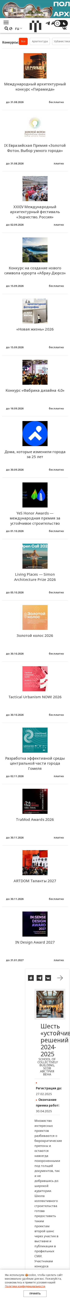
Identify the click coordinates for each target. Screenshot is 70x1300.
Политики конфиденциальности (25, 1286)
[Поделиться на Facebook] (31, 978)
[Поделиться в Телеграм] (39, 978)
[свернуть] (60, 978)
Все (23, 41)
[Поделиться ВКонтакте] (48, 978)
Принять (35, 1293)
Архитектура (40, 41)
